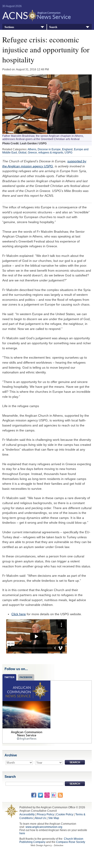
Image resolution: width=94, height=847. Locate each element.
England (67, 149)
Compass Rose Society (70, 842)
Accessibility (27, 814)
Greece (32, 152)
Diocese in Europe (49, 149)
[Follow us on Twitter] (40, 794)
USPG (68, 152)
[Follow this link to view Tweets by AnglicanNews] (26, 711)
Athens (32, 149)
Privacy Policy (45, 814)
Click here (18, 614)
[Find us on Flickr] (53, 794)
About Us (40, 818)
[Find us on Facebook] (33, 794)
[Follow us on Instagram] (47, 794)
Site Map (53, 818)
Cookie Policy (64, 814)
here (22, 833)
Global (22, 152)
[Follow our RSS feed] (60, 794)
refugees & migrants (50, 152)
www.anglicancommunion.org (44, 827)
